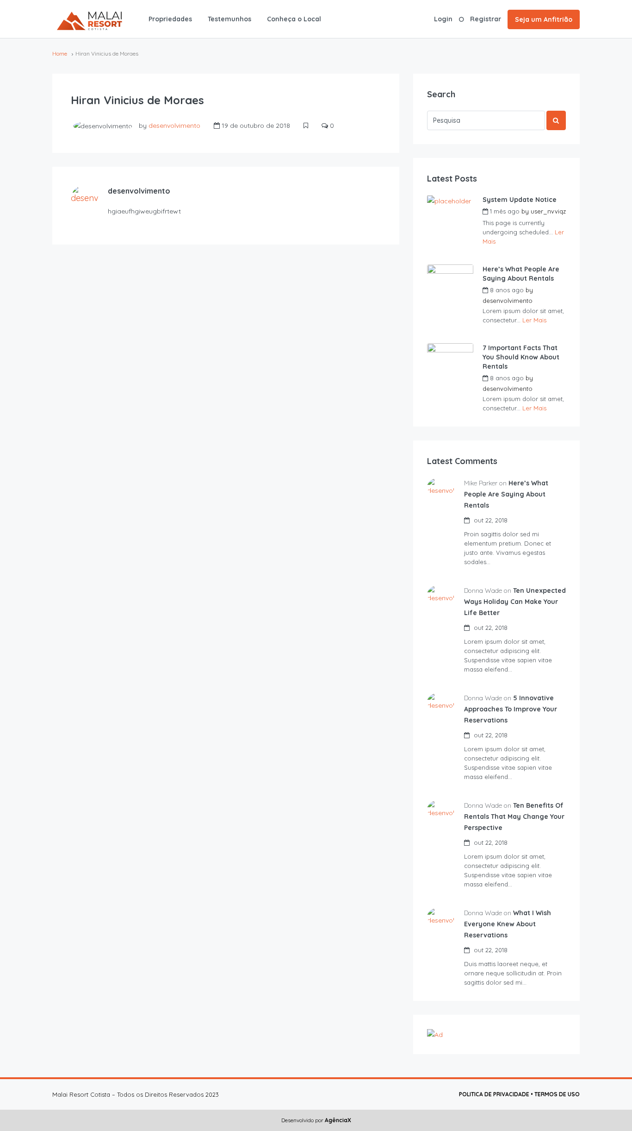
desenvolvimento (174, 125)
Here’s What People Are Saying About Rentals (521, 274)
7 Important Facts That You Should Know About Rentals (521, 357)
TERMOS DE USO (557, 1094)
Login (443, 19)
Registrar (485, 19)
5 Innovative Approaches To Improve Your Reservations (510, 709)
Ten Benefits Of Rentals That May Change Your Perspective (514, 816)
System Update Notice (520, 199)
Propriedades (170, 19)
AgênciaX (337, 1120)
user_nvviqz (548, 211)
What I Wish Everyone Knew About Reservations (507, 924)
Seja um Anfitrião (543, 19)
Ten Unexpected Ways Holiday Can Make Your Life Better (515, 601)
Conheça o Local (294, 19)
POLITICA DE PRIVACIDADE (494, 1094)
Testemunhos (229, 19)
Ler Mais (534, 320)
